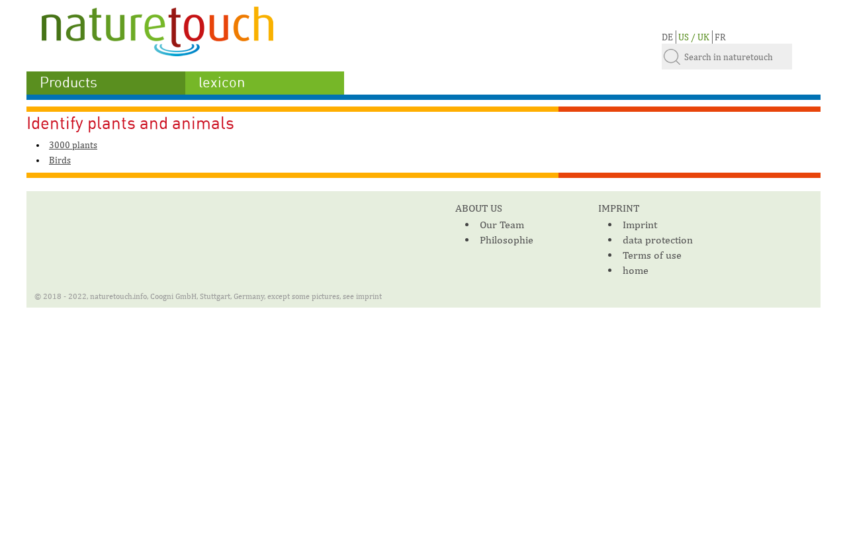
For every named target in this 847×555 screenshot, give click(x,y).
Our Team (502, 224)
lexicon (222, 82)
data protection (658, 240)
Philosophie (506, 240)
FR (720, 37)
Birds (60, 160)
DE (667, 37)
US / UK (693, 37)
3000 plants (73, 145)
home (635, 270)
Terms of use (652, 255)
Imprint (640, 224)
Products (68, 82)
